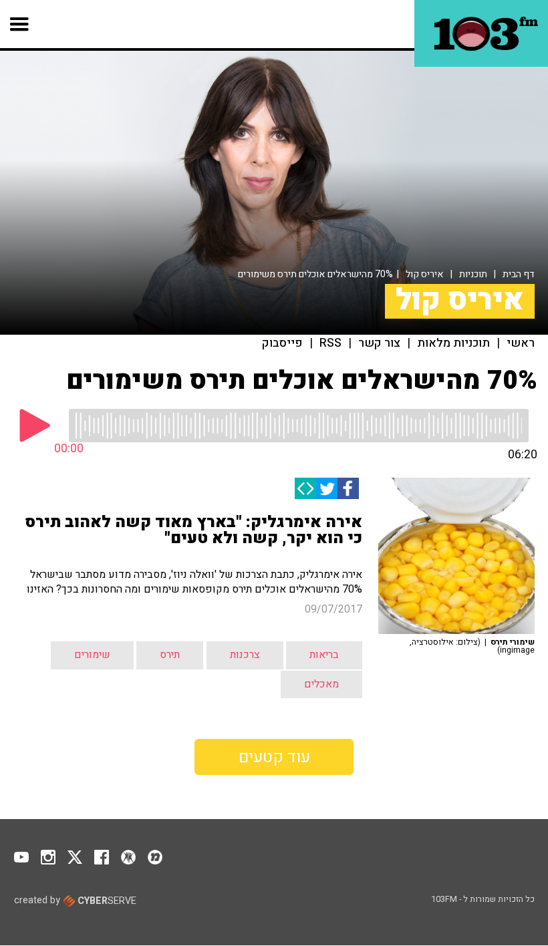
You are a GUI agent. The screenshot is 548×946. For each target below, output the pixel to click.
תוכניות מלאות (453, 343)
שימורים (92, 655)
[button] (19, 24)
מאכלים (321, 684)
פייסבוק (282, 343)
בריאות (324, 655)
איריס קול (425, 274)
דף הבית (519, 274)
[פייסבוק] (348, 488)
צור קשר (379, 343)
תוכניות (473, 274)
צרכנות (245, 655)
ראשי (521, 343)
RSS (330, 343)
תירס (170, 655)
